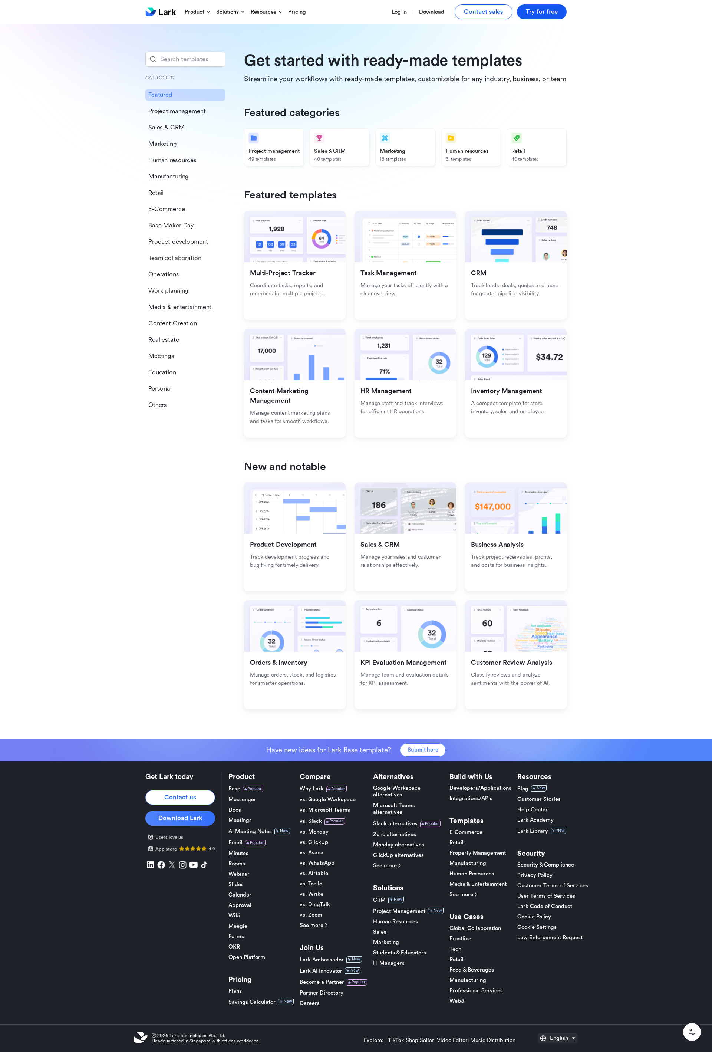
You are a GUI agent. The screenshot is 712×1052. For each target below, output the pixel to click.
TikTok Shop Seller (411, 1040)
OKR (234, 947)
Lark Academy (535, 820)
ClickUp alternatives (398, 855)
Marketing (386, 942)
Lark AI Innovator (321, 971)
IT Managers (389, 963)
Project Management (399, 911)
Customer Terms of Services (552, 885)
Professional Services (476, 990)
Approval (239, 905)
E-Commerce (465, 832)
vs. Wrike (311, 894)
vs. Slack (311, 821)
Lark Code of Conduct (544, 906)
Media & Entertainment (478, 884)
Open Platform (246, 957)
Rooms (236, 864)
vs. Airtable (314, 873)
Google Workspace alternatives (397, 791)
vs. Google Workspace (328, 799)
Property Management (477, 853)
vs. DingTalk (315, 904)
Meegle (237, 926)
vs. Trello (311, 884)
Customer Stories (539, 799)
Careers (310, 1003)
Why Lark (312, 789)
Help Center (532, 809)
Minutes (238, 853)
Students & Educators (399, 953)
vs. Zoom (311, 915)
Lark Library (532, 831)
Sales (379, 932)
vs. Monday (314, 832)
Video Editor (452, 1040)
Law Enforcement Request (550, 937)
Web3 (456, 1001)
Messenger (242, 799)
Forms (236, 936)
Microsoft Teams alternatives (394, 808)
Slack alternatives (395, 824)
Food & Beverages (471, 970)
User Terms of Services (546, 896)
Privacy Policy (535, 875)
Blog (522, 789)
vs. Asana (311, 852)
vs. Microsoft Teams (325, 810)
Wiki (234, 916)
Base (234, 789)
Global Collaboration (475, 928)
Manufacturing (467, 863)
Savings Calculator (252, 1002)
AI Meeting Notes (250, 831)
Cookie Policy (534, 917)
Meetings (240, 820)
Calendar (239, 895)
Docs (234, 810)
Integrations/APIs (470, 798)
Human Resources (395, 921)
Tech (455, 949)
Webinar (239, 874)
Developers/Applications (480, 788)
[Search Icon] (185, 59)
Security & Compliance (545, 865)
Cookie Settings (537, 927)
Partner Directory (321, 993)
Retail (456, 842)
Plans (235, 991)
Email (235, 842)
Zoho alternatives (394, 834)
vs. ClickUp (314, 842)
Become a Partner (322, 982)
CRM (379, 900)
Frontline (460, 939)
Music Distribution (492, 1040)
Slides (236, 884)
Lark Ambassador (322, 960)
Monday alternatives (398, 845)
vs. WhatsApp (317, 863)
